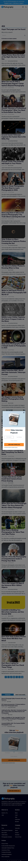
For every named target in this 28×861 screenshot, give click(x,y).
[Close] (24, 412)
